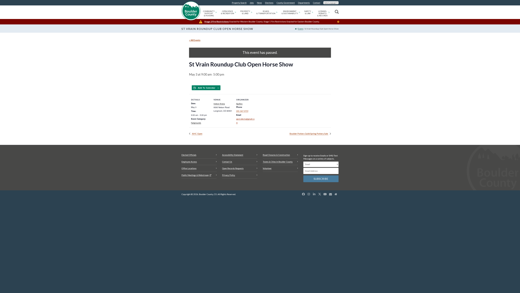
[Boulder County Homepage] (190, 10)
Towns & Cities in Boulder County (278, 161)
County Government (286, 3)
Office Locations (188, 168)
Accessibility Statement (232, 155)
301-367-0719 (242, 111)
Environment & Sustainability (290, 12)
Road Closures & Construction (276, 155)
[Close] (339, 21)
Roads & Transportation (265, 12)
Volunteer (267, 168)
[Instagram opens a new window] (308, 194)
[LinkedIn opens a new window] (314, 194)
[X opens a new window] (319, 194)
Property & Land (245, 12)
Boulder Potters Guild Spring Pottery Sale (309, 133)
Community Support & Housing (209, 13)
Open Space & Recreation (227, 12)
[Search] (336, 12)
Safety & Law (307, 12)
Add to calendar (206, 88)
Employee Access (189, 161)
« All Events (194, 40)
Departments (304, 3)
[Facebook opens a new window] (303, 194)
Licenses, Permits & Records (322, 13)
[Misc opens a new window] (330, 194)
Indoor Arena (219, 104)
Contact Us (227, 161)
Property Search (239, 3)
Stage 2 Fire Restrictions (216, 21)
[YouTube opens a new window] (325, 194)
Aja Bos (239, 104)
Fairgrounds (196, 123)
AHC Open (197, 133)
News (259, 3)
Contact (316, 3)
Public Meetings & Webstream (195, 175)
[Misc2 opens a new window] (336, 194)
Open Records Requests (233, 168)
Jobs (252, 3)
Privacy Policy (228, 175)
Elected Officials (188, 155)
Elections (269, 3)
